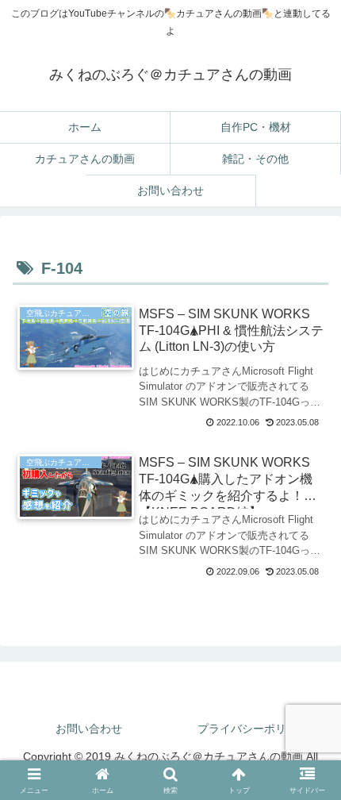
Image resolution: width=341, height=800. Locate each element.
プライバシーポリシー (252, 728)
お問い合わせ (89, 728)
